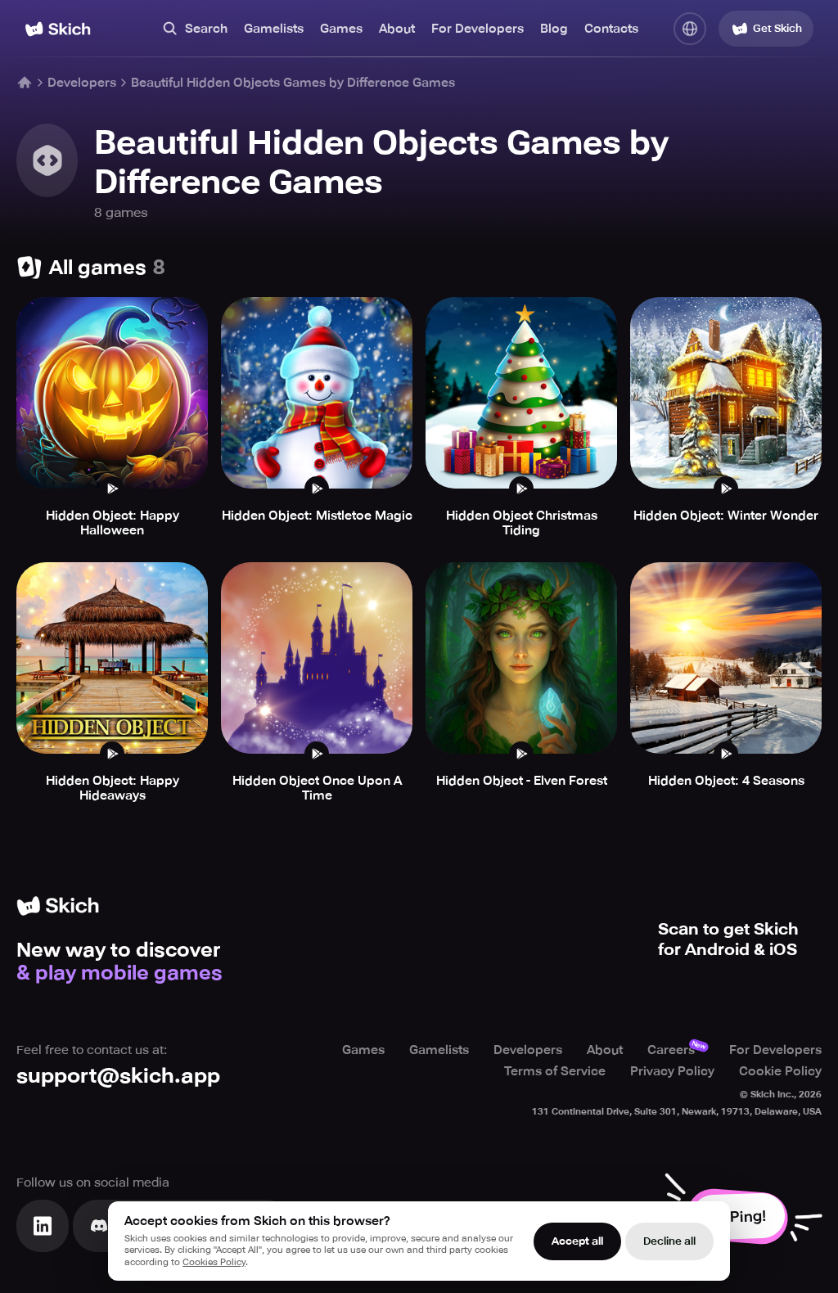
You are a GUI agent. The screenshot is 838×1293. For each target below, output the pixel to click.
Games (341, 28)
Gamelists (274, 28)
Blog (554, 28)
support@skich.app (118, 1076)
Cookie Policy (780, 1071)
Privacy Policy (672, 1071)
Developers (81, 82)
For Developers (477, 28)
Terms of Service (555, 1071)
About (397, 28)
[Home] (58, 29)
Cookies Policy (214, 1262)
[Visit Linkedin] (42, 1226)
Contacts (611, 28)
